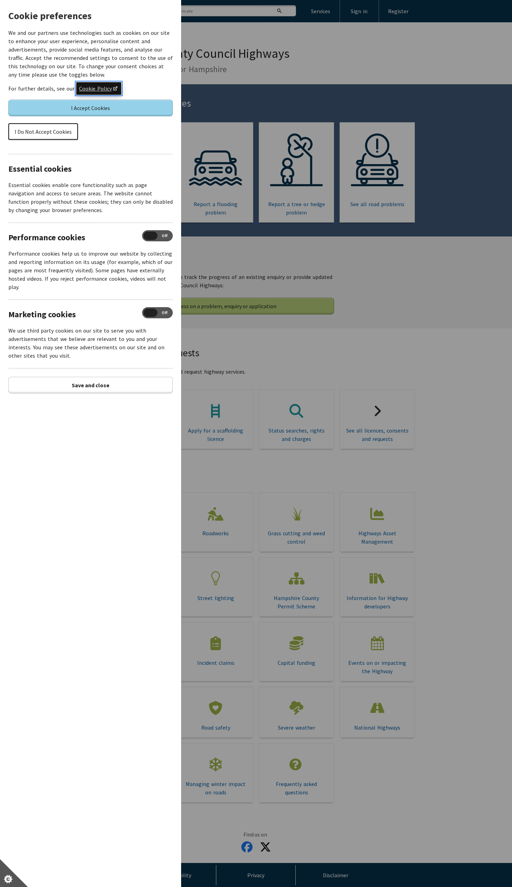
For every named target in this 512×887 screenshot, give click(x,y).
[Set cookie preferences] (14, 873)
